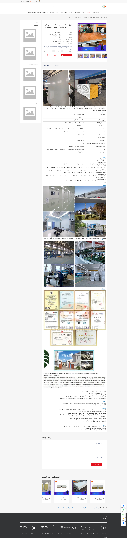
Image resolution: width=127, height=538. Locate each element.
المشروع (52, 12)
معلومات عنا (77, 12)
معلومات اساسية (56, 65)
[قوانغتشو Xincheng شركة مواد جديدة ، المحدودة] (104, 7)
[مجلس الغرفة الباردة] (30, 54)
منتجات (88, 12)
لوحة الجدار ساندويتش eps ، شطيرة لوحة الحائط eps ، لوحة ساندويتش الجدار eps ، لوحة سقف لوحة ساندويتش (75, 507)
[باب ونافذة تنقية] (30, 93)
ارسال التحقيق (64, 12)
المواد (37, 103)
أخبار (83, 12)
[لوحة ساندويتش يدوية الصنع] (30, 75)
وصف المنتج (46, 65)
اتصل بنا (70, 12)
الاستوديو (92, 533)
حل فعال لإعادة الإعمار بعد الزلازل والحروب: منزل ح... (36, 12)
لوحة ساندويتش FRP (33, 64)
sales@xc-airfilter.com (25, 527)
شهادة (57, 12)
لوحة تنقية (92, 17)
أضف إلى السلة (55, 55)
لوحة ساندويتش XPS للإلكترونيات (43, 498)
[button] (105, 56)
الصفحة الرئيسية (96, 12)
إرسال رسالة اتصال (66, 55)
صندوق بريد (99, 457)
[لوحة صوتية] (30, 36)
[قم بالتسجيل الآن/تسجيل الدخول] (33, 1)
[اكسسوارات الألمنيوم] (30, 113)
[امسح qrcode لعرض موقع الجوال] (36, 1)
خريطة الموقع (25, 533)
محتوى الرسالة (98, 443)
